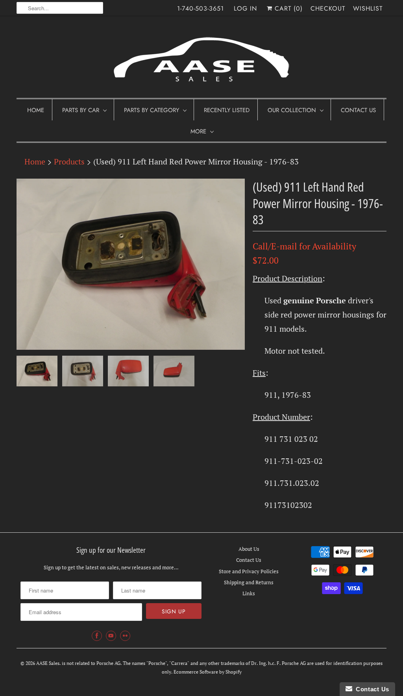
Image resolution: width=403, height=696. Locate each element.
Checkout (328, 8)
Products (69, 161)
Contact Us (358, 110)
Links (248, 593)
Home (35, 110)
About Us (248, 548)
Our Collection (292, 110)
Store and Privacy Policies (249, 571)
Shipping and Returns (249, 582)
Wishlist (368, 8)
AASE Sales (47, 663)
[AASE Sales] (201, 59)
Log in (245, 8)
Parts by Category (151, 110)
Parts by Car (80, 110)
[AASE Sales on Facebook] (97, 636)
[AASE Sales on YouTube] (111, 636)
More (198, 131)
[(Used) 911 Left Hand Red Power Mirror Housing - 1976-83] (131, 264)
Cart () (287, 8)
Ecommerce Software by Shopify (208, 672)
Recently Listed (227, 110)
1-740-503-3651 (200, 8)
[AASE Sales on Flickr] (125, 636)
